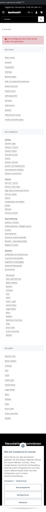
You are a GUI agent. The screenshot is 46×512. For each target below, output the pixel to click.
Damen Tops (10, 143)
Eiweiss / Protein (12, 222)
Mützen (8, 209)
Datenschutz (21, 481)
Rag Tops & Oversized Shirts (17, 190)
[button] (36, 12)
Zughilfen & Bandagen (14, 262)
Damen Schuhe (11, 162)
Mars (8, 312)
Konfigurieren (23, 495)
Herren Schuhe (11, 213)
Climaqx (9, 290)
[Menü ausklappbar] (3, 11)
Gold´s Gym (11, 301)
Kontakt (8, 62)
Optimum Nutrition (14, 320)
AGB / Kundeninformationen (17, 81)
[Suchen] (41, 19)
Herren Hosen (11, 194)
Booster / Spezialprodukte (16, 241)
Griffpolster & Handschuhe (16, 254)
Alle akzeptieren (23, 487)
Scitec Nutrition (12, 331)
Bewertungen (10, 76)
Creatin (8, 230)
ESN (7, 294)
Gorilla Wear (11, 305)
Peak (8, 323)
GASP (8, 297)
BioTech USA (10, 356)
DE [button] (29, 12)
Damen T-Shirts (11, 147)
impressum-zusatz (13, 115)
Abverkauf (10, 275)
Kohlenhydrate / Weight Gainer (18, 226)
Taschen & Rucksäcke (14, 258)
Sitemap (8, 72)
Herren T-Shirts (11, 183)
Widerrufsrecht (11, 86)
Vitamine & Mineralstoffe (15, 237)
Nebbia (9, 316)
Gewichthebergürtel (13, 265)
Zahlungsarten (11, 95)
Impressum (8, 481)
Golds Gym (9, 380)
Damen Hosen (11, 151)
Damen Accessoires (13, 173)
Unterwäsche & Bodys (14, 169)
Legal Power (11, 309)
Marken (8, 110)
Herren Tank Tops (12, 186)
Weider (9, 335)
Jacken (7, 205)
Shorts (7, 158)
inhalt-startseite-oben (14, 119)
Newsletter (9, 67)
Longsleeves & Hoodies (14, 201)
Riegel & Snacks (11, 245)
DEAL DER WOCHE (13, 279)
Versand (8, 100)
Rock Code (10, 327)
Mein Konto (10, 57)
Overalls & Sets (11, 154)
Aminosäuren (10, 233)
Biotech (9, 286)
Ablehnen (23, 502)
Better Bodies (11, 282)
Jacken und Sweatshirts (15, 166)
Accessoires (10, 269)
